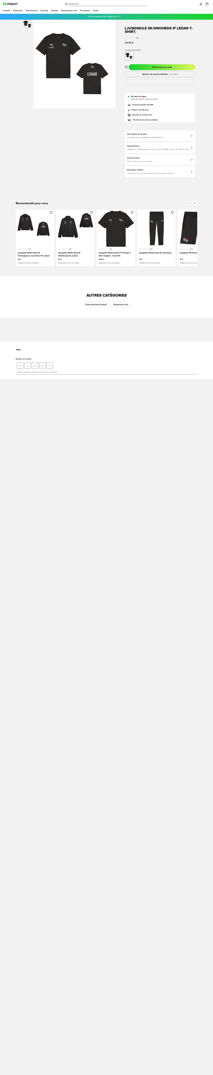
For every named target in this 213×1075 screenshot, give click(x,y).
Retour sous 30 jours (140, 110)
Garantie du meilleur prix (142, 115)
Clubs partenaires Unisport (96, 304)
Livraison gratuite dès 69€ (142, 105)
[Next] (194, 203)
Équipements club (121, 304)
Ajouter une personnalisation (160, 74)
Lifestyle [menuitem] (54, 11)
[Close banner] (209, 16)
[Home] (10, 3)
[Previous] (188, 203)
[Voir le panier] (207, 4)
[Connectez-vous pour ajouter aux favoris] (126, 67)
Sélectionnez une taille (162, 67)
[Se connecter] (201, 4)
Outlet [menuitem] (95, 11)
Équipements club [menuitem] (69, 11)
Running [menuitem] (44, 11)
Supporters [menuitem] (18, 11)
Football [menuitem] (6, 11)
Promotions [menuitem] (85, 11)
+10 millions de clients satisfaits (145, 120)
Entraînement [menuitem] (32, 11)
